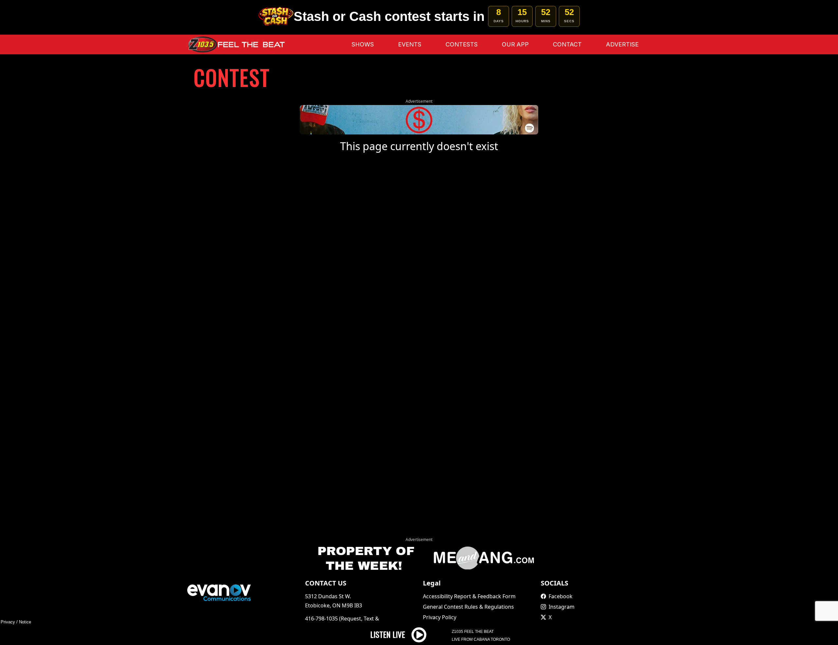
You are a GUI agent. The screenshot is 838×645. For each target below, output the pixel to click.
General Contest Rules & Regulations (468, 606)
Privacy (8, 621)
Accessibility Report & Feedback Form (469, 596)
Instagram (561, 606)
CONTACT (567, 44)
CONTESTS (462, 44)
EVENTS (409, 44)
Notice (25, 621)
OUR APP (515, 44)
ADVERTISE (622, 44)
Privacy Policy (439, 617)
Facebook (561, 596)
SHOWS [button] (363, 44)
